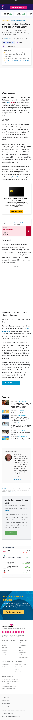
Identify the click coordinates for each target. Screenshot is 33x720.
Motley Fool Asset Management (10, 679)
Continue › (10, 533)
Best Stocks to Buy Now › (18, 7)
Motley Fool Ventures (7, 683)
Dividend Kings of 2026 (17, 412)
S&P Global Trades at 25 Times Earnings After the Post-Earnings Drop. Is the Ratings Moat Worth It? (21, 419)
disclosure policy (13, 491)
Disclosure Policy (6, 703)
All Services (22, 642)
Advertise (4, 654)
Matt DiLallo (21, 410)
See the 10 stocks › (11, 383)
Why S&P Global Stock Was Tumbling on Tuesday (20, 433)
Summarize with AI (10, 46)
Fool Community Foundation (9, 686)
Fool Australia (5, 664)
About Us (4, 642)
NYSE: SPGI (18, 222)
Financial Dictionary (20, 671)
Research (4, 647)
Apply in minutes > (16, 211)
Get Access (5, 559)
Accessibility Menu (16, 1)
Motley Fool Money (23, 657)
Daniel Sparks (22, 401)
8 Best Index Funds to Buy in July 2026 (20, 438)
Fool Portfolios (22, 652)
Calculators (18, 669)
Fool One (21, 654)
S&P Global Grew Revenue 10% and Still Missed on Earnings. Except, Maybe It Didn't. (21, 427)
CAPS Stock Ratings (20, 664)
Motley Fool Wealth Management (10, 681)
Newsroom (4, 650)
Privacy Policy (5, 700)
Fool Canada (5, 667)
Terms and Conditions (7, 713)
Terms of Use (5, 697)
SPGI (8, 102)
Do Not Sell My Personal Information (11, 716)
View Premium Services (13, 612)
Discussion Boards (20, 667)
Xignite (14, 636)
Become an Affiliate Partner (9, 688)
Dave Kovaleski (22, 415)
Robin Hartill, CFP (22, 436)
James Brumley (22, 422)
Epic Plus (21, 650)
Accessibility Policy (6, 707)
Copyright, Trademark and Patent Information (13, 710)
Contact (4, 652)
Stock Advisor (22, 645)
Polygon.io (20, 636)
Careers (4, 645)
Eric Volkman (7, 39)
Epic (20, 647)
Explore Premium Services (18, 20)
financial (15, 177)
